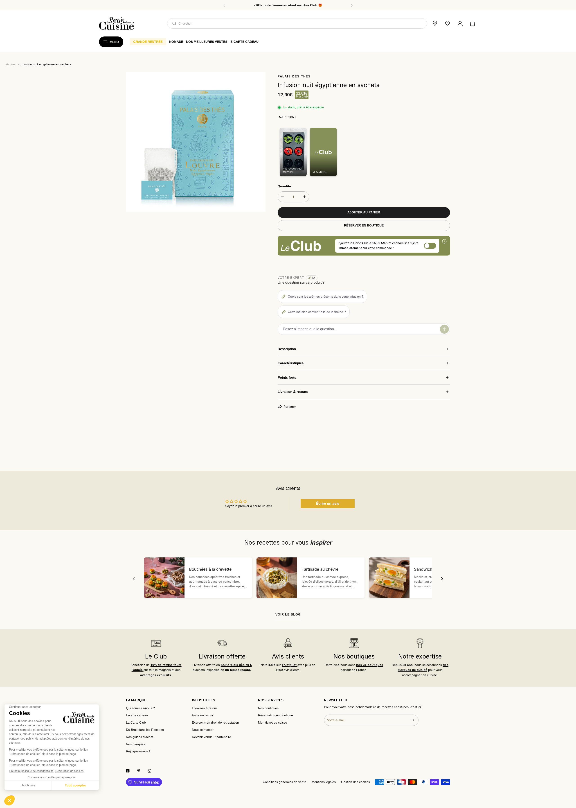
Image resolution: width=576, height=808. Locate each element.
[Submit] (413, 720)
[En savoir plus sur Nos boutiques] (354, 643)
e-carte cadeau (244, 41)
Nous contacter (203, 729)
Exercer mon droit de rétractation (215, 722)
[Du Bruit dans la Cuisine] (116, 23)
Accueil (11, 64)
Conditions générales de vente (284, 782)
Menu (114, 42)
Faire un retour (202, 715)
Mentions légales (324, 782)
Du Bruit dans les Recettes (145, 729)
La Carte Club (136, 722)
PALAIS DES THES (294, 76)
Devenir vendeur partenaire (211, 737)
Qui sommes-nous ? (140, 708)
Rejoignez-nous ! (138, 751)
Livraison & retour (204, 708)
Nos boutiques (268, 708)
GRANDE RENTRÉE (147, 41)
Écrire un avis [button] (327, 503)
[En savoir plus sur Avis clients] (288, 643)
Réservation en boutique (275, 715)
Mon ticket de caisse (272, 722)
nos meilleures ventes (206, 41)
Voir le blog (288, 614)
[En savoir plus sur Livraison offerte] (222, 643)
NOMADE (176, 41)
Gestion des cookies (355, 782)
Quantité (284, 186)
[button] (472, 23)
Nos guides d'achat (139, 737)
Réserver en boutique (364, 225)
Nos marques (135, 744)
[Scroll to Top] (568, 785)
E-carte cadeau (137, 715)
